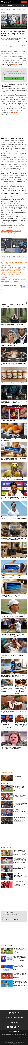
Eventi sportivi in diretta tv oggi (10, 919)
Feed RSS (11, 1022)
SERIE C (16, 5)
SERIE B (9, 5)
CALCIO (5, 12)
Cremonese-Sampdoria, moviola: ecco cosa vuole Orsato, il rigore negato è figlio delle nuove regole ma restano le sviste (13, 269)
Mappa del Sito (22, 1021)
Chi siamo (5, 1037)
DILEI (20, 1034)
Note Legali (11, 1037)
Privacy (16, 1037)
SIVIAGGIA (24, 1034)
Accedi (24, 2)
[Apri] (2, 2)
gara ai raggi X (15, 64)
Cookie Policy (21, 1037)
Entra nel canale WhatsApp (15, 79)
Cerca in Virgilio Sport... (13, 1018)
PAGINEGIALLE (13, 1033)
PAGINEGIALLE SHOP (21, 1033)
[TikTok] (15, 1027)
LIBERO (4, 1033)
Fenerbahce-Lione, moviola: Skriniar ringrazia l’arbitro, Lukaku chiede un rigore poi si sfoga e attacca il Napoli (14, 263)
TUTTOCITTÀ (15, 1034)
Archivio (16, 1022)
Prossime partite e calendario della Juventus (14, 279)
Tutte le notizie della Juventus (9, 282)
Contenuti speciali (6, 1021)
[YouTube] (11, 1027)
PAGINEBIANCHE (9, 1034)
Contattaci (15, 1021)
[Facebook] (8, 1027)
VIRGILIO (8, 1033)
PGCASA (4, 1034)
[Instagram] (19, 1027)
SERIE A (3, 5)
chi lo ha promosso (11, 112)
